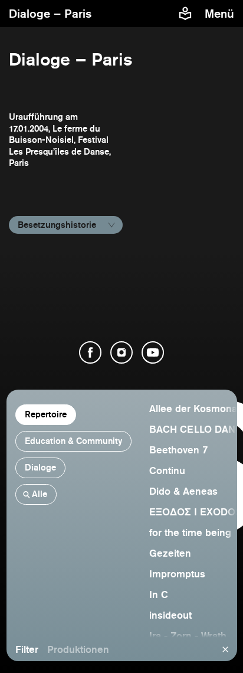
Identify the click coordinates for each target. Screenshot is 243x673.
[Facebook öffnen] (90, 352)
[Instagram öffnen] (121, 352)
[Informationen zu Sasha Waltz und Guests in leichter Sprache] (185, 13)
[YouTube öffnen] (153, 352)
